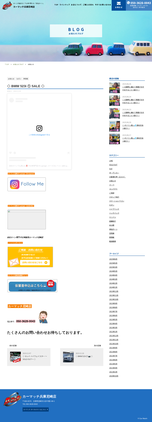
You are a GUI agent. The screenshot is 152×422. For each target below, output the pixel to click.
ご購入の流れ (88, 4)
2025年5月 (113, 263)
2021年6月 (113, 360)
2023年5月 (113, 319)
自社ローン (113, 229)
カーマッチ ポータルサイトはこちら (35, 409)
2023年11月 (113, 295)
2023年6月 (113, 315)
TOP (56, 4)
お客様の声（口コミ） (117, 177)
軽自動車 (112, 241)
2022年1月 (113, 331)
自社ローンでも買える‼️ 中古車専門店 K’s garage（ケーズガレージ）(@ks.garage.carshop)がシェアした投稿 (50, 166)
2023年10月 (113, 299)
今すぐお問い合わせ (103, 4)
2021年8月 (113, 352)
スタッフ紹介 (114, 197)
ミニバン (112, 217)
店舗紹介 (112, 221)
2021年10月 (113, 343)
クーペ (111, 185)
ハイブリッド (114, 209)
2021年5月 (113, 364)
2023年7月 (113, 311)
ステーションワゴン (116, 201)
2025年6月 (113, 259)
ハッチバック (114, 213)
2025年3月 (113, 267)
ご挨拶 (111, 193)
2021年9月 (113, 348)
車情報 (111, 237)
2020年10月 (113, 376)
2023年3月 (113, 327)
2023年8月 (113, 307)
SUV (110, 169)
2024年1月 (113, 287)
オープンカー (114, 173)
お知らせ (112, 181)
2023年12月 (113, 291)
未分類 (111, 225)
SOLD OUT (113, 165)
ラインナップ (65, 4)
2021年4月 (113, 368)
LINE (111, 161)
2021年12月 (113, 335)
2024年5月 (113, 271)
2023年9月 (113, 303)
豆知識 (111, 233)
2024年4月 (113, 275)
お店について (76, 4)
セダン (111, 205)
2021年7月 (113, 356)
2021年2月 (113, 372)
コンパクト (113, 189)
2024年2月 (113, 283)
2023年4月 (113, 323)
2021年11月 (113, 339)
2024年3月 (113, 279)
